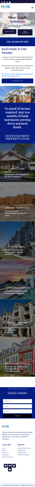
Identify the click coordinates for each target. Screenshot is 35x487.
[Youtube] (10, 469)
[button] (32, 7)
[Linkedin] (14, 466)
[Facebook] (6, 466)
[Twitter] (10, 466)
